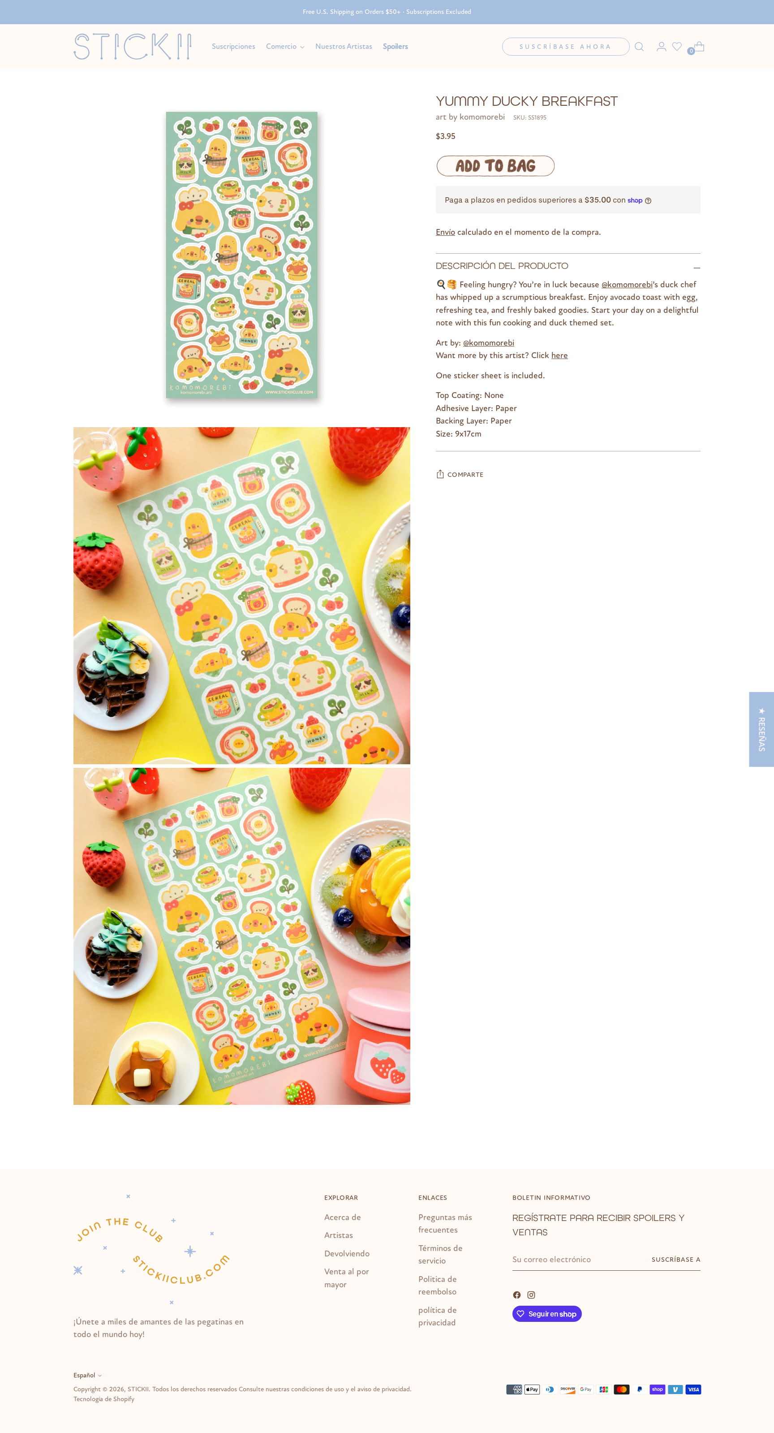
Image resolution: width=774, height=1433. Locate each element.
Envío (445, 233)
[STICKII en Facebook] (517, 1294)
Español (84, 1375)
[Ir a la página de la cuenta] (658, 47)
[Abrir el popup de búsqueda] (639, 47)
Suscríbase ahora (566, 47)
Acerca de (342, 1217)
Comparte (465, 475)
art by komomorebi (470, 117)
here (559, 356)
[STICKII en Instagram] (532, 1294)
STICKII (138, 1389)
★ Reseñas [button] (761, 729)
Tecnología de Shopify (103, 1399)
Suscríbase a (676, 1260)
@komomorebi (627, 285)
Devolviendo (347, 1254)
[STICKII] (136, 46)
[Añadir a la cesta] (495, 166)
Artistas (338, 1235)
